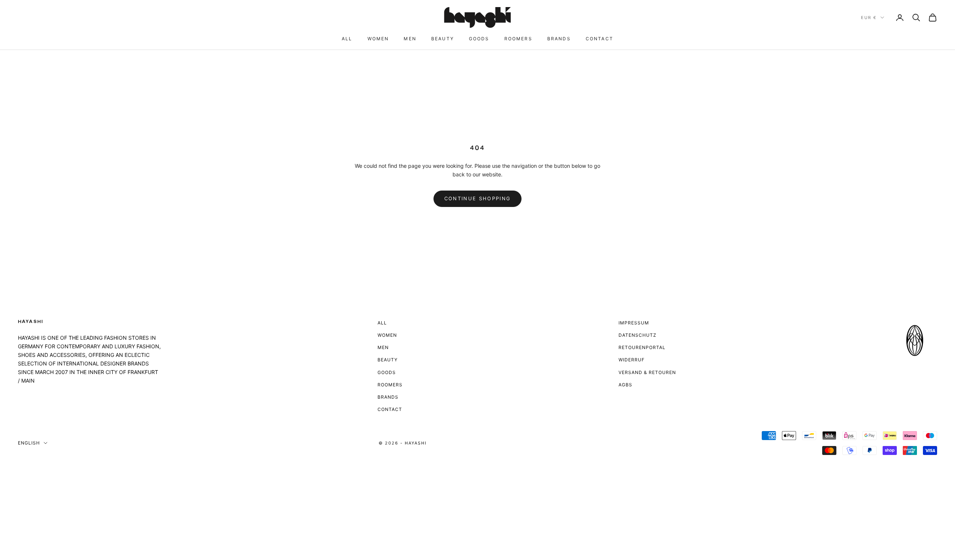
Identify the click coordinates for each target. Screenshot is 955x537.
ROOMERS (518, 38)
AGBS (625, 384)
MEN (410, 38)
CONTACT (599, 38)
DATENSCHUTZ (638, 335)
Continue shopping (477, 198)
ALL (347, 38)
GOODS (479, 38)
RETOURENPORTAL (642, 347)
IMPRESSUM (634, 323)
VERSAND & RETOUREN (647, 372)
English (29, 443)
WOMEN (378, 38)
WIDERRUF (632, 359)
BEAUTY (442, 38)
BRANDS (559, 38)
